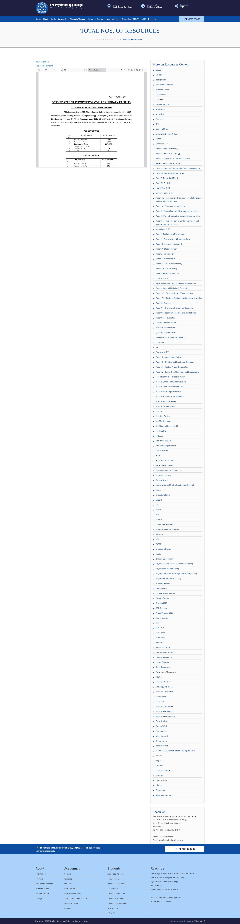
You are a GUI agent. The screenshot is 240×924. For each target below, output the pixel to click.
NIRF (144, 19)
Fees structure (162, 450)
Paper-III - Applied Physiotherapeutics (172, 367)
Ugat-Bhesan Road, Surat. (123, 6)
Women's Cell (161, 726)
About (45, 19)
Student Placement (164, 711)
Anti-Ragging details (165, 686)
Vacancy (159, 755)
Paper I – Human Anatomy (167, 148)
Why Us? (159, 760)
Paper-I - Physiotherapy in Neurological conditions (177, 211)
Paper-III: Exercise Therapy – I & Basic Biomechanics (178, 168)
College (159, 74)
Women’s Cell (113, 908)
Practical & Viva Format (166, 327)
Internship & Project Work (167, 134)
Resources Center (95, 19)
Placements (161, 790)
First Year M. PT (162, 352)
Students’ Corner (77, 19)
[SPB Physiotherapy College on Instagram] (181, 6)
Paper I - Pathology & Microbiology (170, 234)
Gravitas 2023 (161, 603)
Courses (159, 119)
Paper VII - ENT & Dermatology (169, 263)
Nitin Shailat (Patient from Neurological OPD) (175, 750)
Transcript (160, 342)
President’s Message (44, 883)
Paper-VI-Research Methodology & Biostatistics (176, 312)
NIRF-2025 (160, 637)
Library (159, 785)
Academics (63, 19)
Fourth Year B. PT (163, 188)
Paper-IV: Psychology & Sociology (170, 173)
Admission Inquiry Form (166, 445)
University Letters (163, 475)
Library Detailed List (164, 657)
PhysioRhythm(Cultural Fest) (168, 578)
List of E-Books (162, 662)
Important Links (113, 19)
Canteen (159, 765)
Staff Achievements (164, 421)
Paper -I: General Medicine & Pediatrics (172, 288)
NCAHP (159, 519)
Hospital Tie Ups (163, 416)
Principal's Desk (162, 89)
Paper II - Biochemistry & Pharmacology (173, 239)
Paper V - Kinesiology (165, 254)
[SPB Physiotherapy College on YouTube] (183, 6)
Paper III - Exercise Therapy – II (169, 244)
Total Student (162, 721)
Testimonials (161, 731)
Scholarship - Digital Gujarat (168, 529)
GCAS (158, 455)
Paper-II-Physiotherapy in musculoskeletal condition (178, 216)
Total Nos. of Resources (166, 672)
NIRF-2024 (160, 632)
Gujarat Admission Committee (169, 470)
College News (161, 480)
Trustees (159, 99)
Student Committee (164, 706)
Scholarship (161, 696)
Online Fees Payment (165, 524)
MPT (158, 347)
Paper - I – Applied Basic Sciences (170, 357)
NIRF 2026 (160, 627)
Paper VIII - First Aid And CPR (168, 163)
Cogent (159, 500)
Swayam (159, 534)
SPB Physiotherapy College (61, 921)
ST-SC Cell (160, 701)
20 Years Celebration (164, 559)
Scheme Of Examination (166, 322)
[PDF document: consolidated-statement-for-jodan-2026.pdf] (91, 118)
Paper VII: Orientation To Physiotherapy (173, 158)
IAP (157, 514)
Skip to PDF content (44, 65)
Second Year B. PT (163, 229)
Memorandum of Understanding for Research (175, 485)
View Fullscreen (42, 61)
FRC (157, 504)
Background (161, 79)
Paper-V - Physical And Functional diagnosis (174, 308)
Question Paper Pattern (166, 332)
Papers (159, 138)
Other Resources (163, 667)
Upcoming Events (163, 795)
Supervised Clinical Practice (167, 273)
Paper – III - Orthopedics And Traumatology (174, 293)
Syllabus (159, 436)
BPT (157, 124)
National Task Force (164, 691)
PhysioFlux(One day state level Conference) (174, 563)
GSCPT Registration (164, 465)
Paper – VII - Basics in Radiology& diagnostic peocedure (179, 298)
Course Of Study (162, 129)
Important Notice (163, 549)
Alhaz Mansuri (162, 736)
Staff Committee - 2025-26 (167, 426)
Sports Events (162, 618)
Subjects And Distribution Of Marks (170, 337)
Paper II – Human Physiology (168, 153)
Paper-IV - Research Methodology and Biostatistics (177, 372)
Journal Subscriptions (165, 652)
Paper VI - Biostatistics (165, 258)
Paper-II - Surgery (163, 303)
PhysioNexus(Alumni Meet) (167, 568)
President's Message (164, 84)
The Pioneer (161, 94)
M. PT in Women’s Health (166, 406)
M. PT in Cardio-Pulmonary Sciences (171, 381)
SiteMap (159, 677)
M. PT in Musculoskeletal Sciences (170, 386)
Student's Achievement (166, 716)
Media (53, 19)
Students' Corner (163, 681)
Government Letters (164, 460)
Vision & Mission (162, 104)
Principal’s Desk (42, 888)
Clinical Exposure (163, 770)
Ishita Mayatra (162, 745)
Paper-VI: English (163, 183)
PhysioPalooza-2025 (164, 613)
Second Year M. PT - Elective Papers (170, 376)
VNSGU (159, 544)
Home (38, 19)
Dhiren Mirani (161, 741)
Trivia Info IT (199, 921)
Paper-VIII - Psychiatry (165, 317)
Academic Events (163, 583)
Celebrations (161, 588)
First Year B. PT (162, 143)
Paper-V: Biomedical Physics (168, 178)
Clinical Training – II (164, 193)
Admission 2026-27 (130, 19)
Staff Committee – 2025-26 (75, 898)
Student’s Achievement (117, 903)
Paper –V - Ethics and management (171, 206)
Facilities (159, 411)
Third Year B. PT (162, 278)
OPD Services (161, 608)
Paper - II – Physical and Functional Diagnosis (175, 362)
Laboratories (161, 780)
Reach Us (152, 19)
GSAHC (159, 509)
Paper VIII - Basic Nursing (166, 268)
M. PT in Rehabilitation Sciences (169, 396)
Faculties (159, 775)
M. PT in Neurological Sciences (169, 391)
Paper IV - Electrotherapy (166, 249)
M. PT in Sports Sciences (166, 401)
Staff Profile (161, 431)
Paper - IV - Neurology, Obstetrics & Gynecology (176, 283)
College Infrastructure (165, 593)
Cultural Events (162, 598)
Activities (160, 114)
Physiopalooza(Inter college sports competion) (176, 573)
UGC (157, 539)
